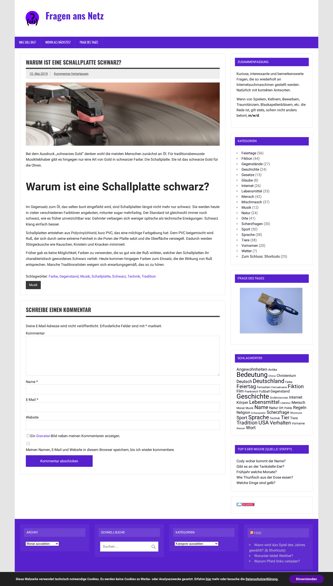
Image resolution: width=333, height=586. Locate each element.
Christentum (286, 375)
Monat (240, 408)
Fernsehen (263, 387)
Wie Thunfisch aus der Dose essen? (264, 477)
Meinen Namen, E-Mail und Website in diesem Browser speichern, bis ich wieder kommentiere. (100, 450)
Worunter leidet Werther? (273, 556)
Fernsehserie (279, 387)
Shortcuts (296, 412)
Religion (243, 412)
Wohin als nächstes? (58, 42)
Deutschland (268, 381)
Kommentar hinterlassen (71, 74)
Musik (85, 276)
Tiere (245, 240)
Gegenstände (252, 164)
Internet (247, 186)
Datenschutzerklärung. (262, 579)
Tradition (149, 276)
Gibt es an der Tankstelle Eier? (260, 466)
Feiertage (248, 153)
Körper (242, 402)
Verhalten (280, 423)
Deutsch (244, 381)
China (272, 376)
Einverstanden (306, 579)
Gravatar (43, 436)
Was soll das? (27, 42)
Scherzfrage (278, 412)
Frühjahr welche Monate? (256, 472)
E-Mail (32, 400)
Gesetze (247, 175)
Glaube (247, 180)
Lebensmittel (251, 191)
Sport (245, 229)
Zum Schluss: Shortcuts (260, 256)
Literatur (285, 402)
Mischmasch (251, 202)
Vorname (298, 423)
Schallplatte (101, 276)
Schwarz (119, 276)
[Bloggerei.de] (245, 505)
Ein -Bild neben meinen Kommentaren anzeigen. (75, 436)
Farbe (53, 276)
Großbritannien (279, 397)
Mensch (247, 196)
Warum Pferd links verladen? (277, 561)
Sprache (248, 234)
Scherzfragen (252, 224)
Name (32, 382)
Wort (251, 427)
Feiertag (246, 386)
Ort (281, 408)
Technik (134, 276)
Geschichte (250, 169)
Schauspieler (258, 413)
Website (32, 417)
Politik (288, 408)
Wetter (246, 251)
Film (240, 391)
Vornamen (249, 245)
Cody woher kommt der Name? (261, 461)
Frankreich (251, 391)
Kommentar (35, 333)
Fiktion (246, 158)
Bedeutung (252, 374)
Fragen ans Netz (75, 15)
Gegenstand (69, 276)
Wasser (240, 428)
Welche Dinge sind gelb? (255, 483)
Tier (285, 417)
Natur (245, 213)
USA (263, 422)
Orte (244, 218)
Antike (272, 369)
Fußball (264, 391)
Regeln (299, 407)
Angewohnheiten (251, 369)
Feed (257, 533)
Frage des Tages (89, 42)
